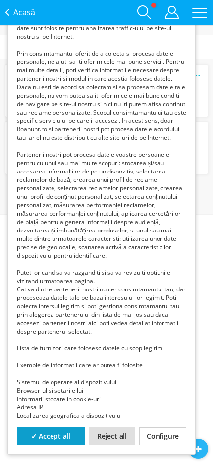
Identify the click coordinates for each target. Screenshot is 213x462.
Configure (163, 436)
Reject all (112, 436)
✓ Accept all (51, 436)
